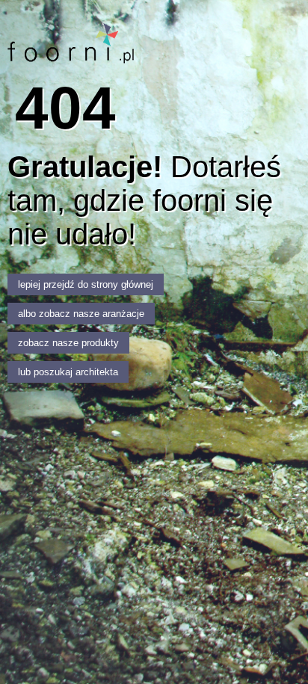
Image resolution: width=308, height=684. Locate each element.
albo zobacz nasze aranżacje (81, 313)
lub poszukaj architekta (68, 372)
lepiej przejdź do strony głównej (85, 284)
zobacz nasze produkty (68, 342)
